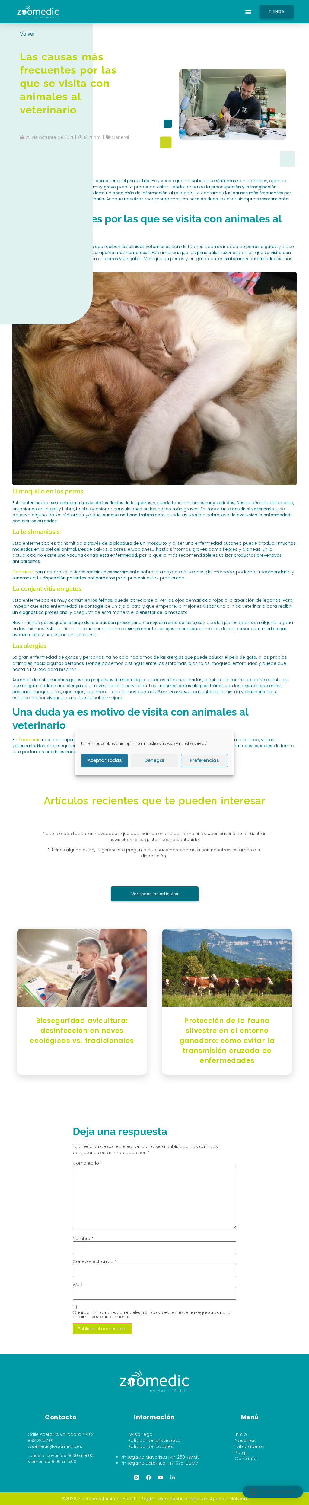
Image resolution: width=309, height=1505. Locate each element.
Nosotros (245, 1440)
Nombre (83, 1238)
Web (77, 1285)
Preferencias (204, 760)
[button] (248, 12)
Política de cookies (151, 1446)
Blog (240, 1452)
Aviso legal (141, 1434)
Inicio (241, 1434)
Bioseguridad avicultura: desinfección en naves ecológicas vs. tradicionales (82, 1030)
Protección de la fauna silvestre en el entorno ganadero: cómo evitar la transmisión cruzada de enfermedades (227, 1040)
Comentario (87, 1163)
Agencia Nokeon (228, 1499)
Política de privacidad (154, 1440)
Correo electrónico (95, 1261)
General (120, 137)
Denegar (155, 760)
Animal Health (121, 1499)
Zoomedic (29, 740)
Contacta (23, 572)
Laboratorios (250, 1446)
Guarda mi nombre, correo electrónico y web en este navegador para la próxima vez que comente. (152, 1314)
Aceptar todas (105, 760)
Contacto (246, 1459)
